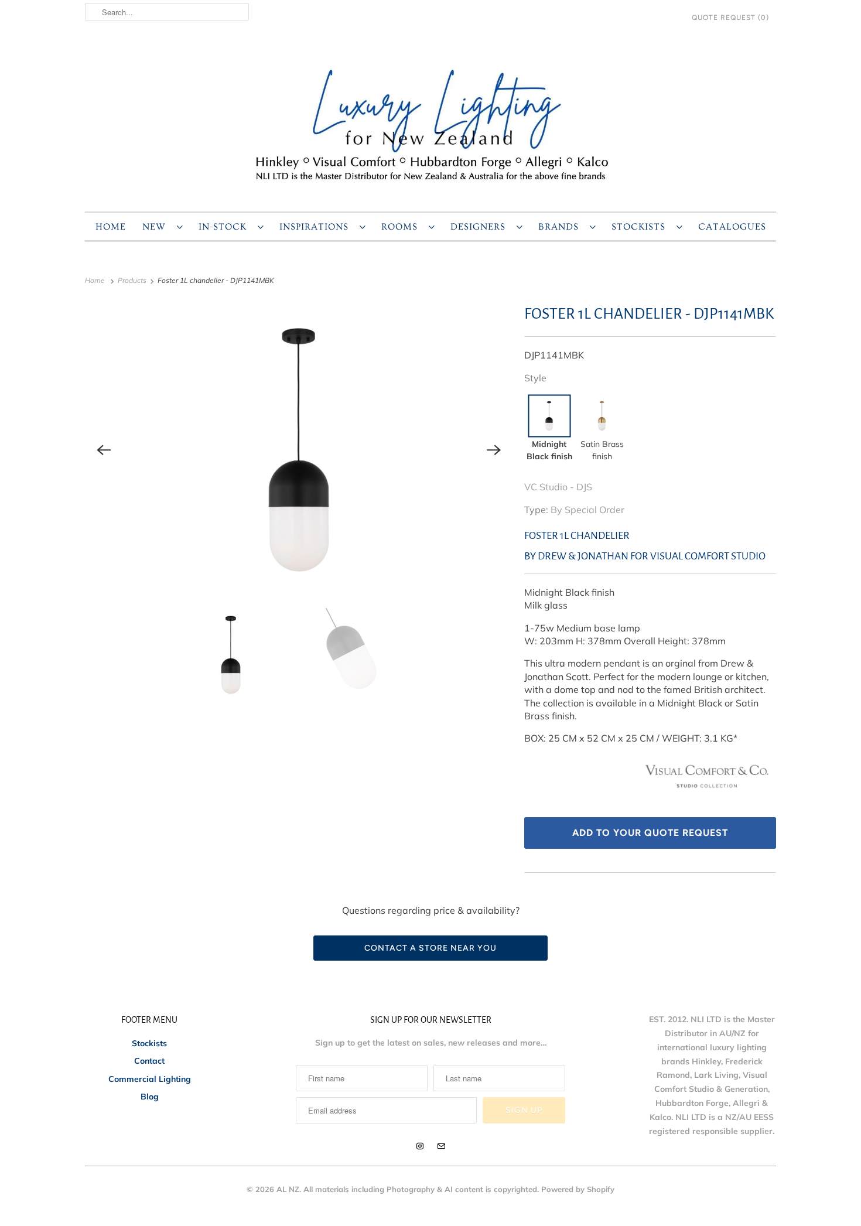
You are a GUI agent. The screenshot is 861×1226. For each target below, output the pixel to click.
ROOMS (402, 226)
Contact (149, 1061)
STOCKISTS (641, 226)
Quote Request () (730, 17)
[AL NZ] (430, 124)
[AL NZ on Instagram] (420, 1146)
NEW (156, 226)
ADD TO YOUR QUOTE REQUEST (650, 832)
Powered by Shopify (577, 1189)
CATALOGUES (732, 226)
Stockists (149, 1043)
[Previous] (104, 450)
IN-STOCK (225, 226)
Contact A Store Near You (430, 948)
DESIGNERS (480, 226)
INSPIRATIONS (316, 226)
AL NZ (287, 1189)
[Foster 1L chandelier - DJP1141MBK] (299, 449)
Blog (150, 1096)
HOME (110, 226)
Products (133, 280)
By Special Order (587, 509)
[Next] (494, 450)
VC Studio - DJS (558, 487)
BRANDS (561, 226)
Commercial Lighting (149, 1079)
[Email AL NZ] (441, 1146)
